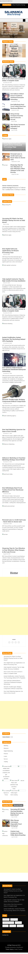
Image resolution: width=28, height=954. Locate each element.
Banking (6, 745)
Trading (6, 761)
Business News (8, 61)
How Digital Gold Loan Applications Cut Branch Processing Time (13, 145)
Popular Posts (7, 805)
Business (6, 748)
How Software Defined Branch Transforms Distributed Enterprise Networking (14, 369)
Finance (6, 753)
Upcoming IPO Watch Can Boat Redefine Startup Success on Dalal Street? (13, 220)
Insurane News (8, 195)
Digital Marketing (8, 751)
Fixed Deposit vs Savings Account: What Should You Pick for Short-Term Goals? (13, 32)
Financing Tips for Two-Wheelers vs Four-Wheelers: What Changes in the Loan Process (17, 168)
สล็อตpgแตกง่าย (16, 187)
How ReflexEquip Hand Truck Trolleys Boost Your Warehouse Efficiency (18, 106)
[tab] (7, 805)
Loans (5, 756)
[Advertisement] (14, 591)
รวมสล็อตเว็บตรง (9, 189)
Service (6, 759)
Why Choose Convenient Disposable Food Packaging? (17, 126)
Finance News (8, 41)
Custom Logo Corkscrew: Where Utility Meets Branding (17, 833)
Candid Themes (18, 949)
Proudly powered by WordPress (14, 947)
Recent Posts (18, 805)
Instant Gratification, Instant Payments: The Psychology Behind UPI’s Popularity (13, 339)
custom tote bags (7, 187)
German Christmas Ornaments (10, 185)
